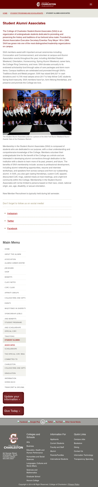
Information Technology (83, 455)
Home (5, 13)
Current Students (57, 443)
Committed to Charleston (11, 360)
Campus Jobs (79, 439)
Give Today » (12, 411)
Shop (7, 272)
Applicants (54, 439)
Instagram (12, 213)
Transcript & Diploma (14, 387)
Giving (76, 447)
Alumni (53, 451)
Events (8, 303)
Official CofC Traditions (11, 332)
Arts (28, 442)
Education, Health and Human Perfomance (35, 451)
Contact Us (78, 451)
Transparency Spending (83, 459)
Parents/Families (57, 455)
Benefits (8, 277)
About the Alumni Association (13, 255)
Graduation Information (10, 374)
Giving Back (10, 382)
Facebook (12, 228)
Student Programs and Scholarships (26, 13)
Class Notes (10, 282)
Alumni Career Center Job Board (15, 264)
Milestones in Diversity (15, 308)
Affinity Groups (12, 293)
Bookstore (78, 443)
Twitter (10, 220)
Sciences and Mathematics (32, 471)
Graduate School (33, 476)
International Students (59, 459)
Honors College (33, 480)
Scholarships (11, 349)
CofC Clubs (10, 287)
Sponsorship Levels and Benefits (13, 314)
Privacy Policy (73, 484)
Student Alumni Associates (12, 341)
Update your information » (12, 397)
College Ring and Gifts (15, 298)
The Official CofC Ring (15, 354)
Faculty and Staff (57, 447)
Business (30, 446)
